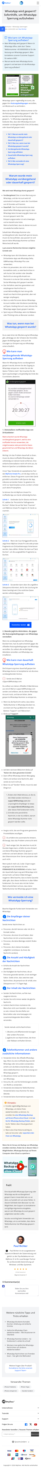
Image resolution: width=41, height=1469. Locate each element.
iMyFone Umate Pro (12, 474)
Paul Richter (23, 29)
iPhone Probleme (10, 1387)
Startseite (8, 27)
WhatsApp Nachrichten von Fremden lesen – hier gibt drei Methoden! (21, 1355)
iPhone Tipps (25, 1387)
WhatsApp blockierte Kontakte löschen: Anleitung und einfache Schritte (19, 1324)
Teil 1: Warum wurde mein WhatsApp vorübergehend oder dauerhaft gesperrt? (20, 137)
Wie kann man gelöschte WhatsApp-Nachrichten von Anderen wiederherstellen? (20, 1347)
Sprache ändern (21, 1442)
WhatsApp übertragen (20, 27)
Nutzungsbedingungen (19, 103)
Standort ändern (27, 1391)
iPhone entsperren (10, 1391)
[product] (6, 3)
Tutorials (5, 1413)
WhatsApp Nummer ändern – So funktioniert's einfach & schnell (19, 1340)
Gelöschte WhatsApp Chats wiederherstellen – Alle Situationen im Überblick (21, 1332)
